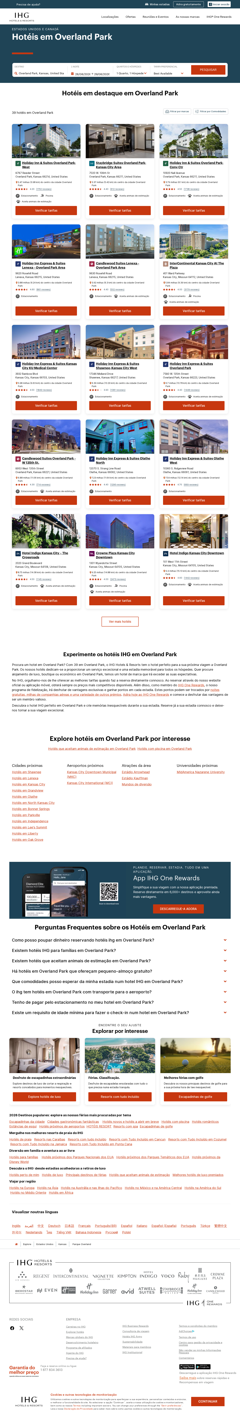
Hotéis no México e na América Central (153, 1188)
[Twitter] (21, 1328)
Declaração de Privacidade (78, 1408)
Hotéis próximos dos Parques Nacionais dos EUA (78, 1157)
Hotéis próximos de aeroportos (62, 1126)
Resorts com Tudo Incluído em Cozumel (197, 1139)
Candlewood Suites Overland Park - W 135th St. (49, 460)
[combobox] (41, 73)
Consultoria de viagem (135, 1331)
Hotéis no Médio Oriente (28, 1192)
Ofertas (131, 16)
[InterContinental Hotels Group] (22, 16)
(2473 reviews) (118, 579)
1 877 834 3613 (52, 1369)
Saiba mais (187, 1377)
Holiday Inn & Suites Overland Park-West (49, 165)
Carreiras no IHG (76, 1326)
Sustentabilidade (132, 1341)
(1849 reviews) (44, 390)
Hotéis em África (61, 1192)
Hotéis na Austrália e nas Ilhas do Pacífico (91, 1188)
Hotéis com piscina (175, 1121)
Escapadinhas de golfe (156, 1126)
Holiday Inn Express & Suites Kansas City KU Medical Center (49, 366)
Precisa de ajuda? (28, 4)
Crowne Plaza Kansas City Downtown (115, 555)
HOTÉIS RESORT (99, 1126)
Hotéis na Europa (21, 1188)
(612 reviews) (117, 189)
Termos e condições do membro (198, 1326)
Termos (77, 1405)
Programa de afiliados (79, 1347)
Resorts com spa (125, 1126)
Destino (19, 66)
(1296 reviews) (118, 484)
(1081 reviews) (117, 390)
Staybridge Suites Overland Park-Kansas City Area (121, 165)
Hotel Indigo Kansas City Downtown (197, 553)
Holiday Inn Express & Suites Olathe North (123, 460)
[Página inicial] (16, 1244)
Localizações (110, 16)
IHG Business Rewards (135, 1326)
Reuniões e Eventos (156, 16)
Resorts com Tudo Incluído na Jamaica (38, 1144)
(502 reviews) (117, 289)
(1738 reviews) (191, 189)
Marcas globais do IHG (79, 1337)
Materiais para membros (136, 1347)
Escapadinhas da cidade (27, 1121)
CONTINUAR (207, 1401)
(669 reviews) (191, 484)
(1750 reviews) (43, 189)
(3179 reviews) (191, 289)
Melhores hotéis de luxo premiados (198, 1175)
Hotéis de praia (20, 1139)
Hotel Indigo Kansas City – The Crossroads (45, 555)
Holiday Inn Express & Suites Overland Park (191, 366)
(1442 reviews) (191, 577)
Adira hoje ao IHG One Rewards (146, 694)
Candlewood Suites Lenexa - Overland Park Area (117, 265)
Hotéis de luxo (52, 1175)
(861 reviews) (43, 289)
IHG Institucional (132, 1352)
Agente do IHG (75, 1353)
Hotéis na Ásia (47, 1188)
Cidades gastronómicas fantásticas (73, 1121)
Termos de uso (187, 1337)
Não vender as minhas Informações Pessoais (200, 1351)
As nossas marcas (188, 16)
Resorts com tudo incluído (87, 1139)
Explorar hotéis (75, 1332)
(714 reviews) (43, 484)
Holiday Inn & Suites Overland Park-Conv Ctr (196, 165)
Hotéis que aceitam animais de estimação (139, 1175)
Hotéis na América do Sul (202, 1188)
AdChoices (185, 1331)
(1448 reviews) (192, 390)
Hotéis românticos (205, 1121)
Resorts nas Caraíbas (49, 1139)
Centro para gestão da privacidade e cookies (200, 1344)
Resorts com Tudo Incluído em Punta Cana (101, 1144)
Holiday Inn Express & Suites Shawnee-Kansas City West (117, 366)
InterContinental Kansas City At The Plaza (197, 265)
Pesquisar (208, 69)
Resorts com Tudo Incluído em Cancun (137, 1139)
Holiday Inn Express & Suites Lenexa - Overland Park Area (43, 265)
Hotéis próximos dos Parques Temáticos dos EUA (152, 1157)
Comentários (186, 1357)
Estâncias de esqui (23, 1126)
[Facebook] (13, 1328)
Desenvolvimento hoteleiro (82, 1342)
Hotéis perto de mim (24, 1175)
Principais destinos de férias (86, 1175)
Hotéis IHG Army (132, 1336)
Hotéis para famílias (23, 1157)
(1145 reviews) (43, 579)
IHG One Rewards (191, 685)
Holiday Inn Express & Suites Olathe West (197, 460)
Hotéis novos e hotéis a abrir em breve (130, 1121)
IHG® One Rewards (219, 16)
